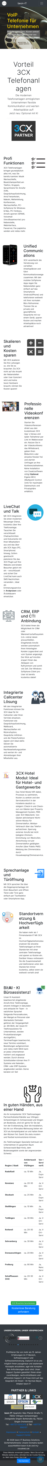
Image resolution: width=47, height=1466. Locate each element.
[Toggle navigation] (41, 3)
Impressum (11, 1432)
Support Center (23, 1435)
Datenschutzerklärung (35, 1457)
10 (28, 1344)
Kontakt (35, 1432)
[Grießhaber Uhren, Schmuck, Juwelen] (37, 1338)
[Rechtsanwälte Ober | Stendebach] (10, 1338)
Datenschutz (24, 1432)
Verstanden (23, 1461)
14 (37, 1344)
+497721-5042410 (17, 1424)
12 (33, 1344)
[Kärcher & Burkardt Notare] (23, 1338)
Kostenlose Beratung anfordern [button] (23, 1310)
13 (35, 1344)
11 (31, 1344)
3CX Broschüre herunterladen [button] (23, 1303)
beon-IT (22, 3)
